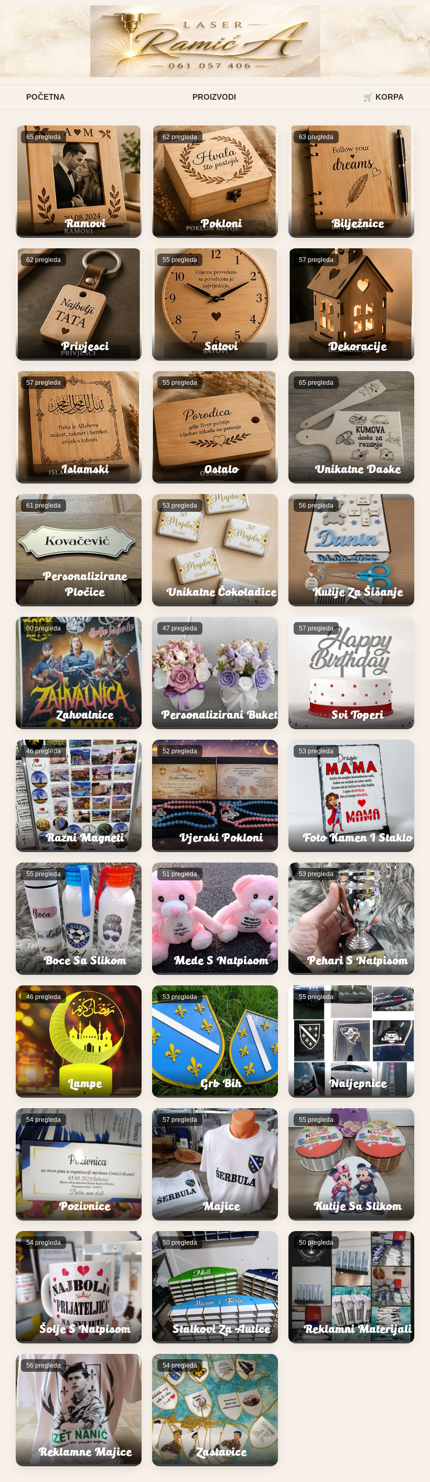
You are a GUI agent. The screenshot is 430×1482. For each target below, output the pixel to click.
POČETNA (45, 96)
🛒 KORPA (383, 96)
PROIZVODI (214, 96)
